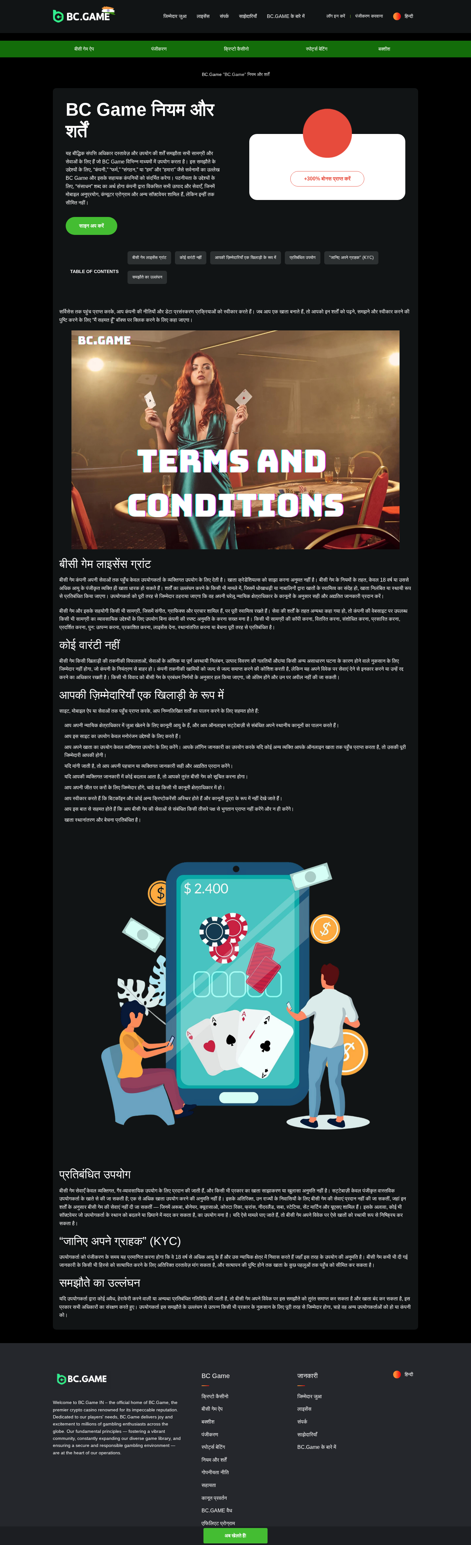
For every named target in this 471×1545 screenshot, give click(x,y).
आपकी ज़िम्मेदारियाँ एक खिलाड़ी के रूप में (245, 257)
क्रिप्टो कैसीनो (236, 49)
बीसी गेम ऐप (84, 49)
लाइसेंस (203, 16)
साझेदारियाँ (248, 16)
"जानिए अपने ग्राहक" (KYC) (351, 257)
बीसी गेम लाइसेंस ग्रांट (149, 257)
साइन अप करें (91, 225)
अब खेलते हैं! (235, 1535)
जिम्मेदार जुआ (174, 16)
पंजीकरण (159, 49)
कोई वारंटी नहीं (191, 257)
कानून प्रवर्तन (214, 1498)
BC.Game (212, 74)
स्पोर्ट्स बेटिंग (316, 49)
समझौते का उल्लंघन (147, 277)
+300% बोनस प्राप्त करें (327, 178)
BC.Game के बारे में (286, 16)
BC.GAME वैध (217, 1510)
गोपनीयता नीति (215, 1472)
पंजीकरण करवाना (369, 16)
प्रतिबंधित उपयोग (303, 257)
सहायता (209, 1485)
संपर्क (224, 16)
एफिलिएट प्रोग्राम (218, 1523)
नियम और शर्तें (214, 1460)
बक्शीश (384, 49)
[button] (405, 16)
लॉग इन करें (335, 16)
